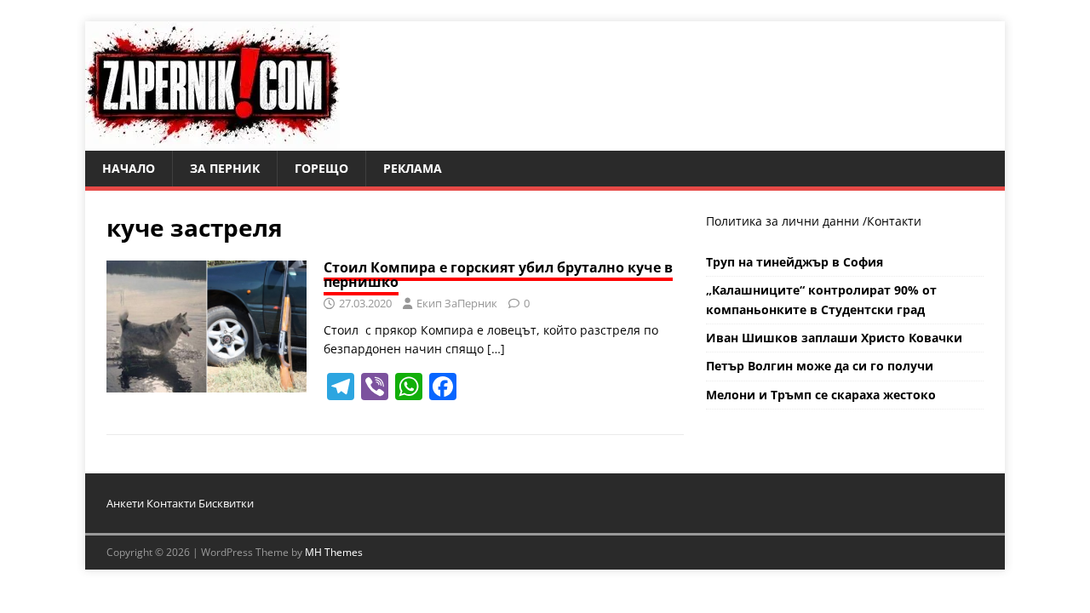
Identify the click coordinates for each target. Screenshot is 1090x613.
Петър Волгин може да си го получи (819, 366)
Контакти (894, 221)
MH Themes (334, 552)
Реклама (412, 168)
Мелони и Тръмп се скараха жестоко (821, 395)
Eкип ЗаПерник (456, 303)
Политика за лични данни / (786, 221)
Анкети (125, 503)
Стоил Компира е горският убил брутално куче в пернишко (498, 275)
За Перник (225, 168)
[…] (496, 349)
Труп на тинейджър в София (794, 262)
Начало (128, 168)
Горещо (321, 168)
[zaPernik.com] (212, 141)
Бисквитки (226, 503)
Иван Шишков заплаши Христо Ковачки (834, 337)
